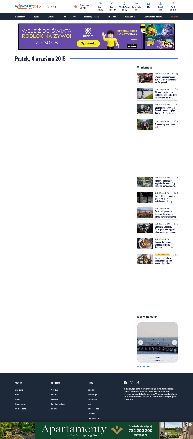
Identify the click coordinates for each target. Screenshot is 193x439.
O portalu (54, 389)
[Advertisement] (157, 154)
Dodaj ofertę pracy (93, 418)
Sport (36, 16)
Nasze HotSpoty (92, 394)
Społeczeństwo (69, 16)
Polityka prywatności (58, 404)
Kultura (51, 16)
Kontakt (174, 16)
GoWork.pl (91, 413)
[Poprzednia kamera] (140, 342)
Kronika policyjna (91, 16)
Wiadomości (20, 16)
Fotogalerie (130, 16)
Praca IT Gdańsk (93, 408)
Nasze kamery (92, 399)
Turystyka (112, 16)
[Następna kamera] (174, 342)
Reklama (54, 408)
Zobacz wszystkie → (145, 366)
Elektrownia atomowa (153, 16)
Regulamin (54, 399)
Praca (89, 404)
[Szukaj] (67, 6)
